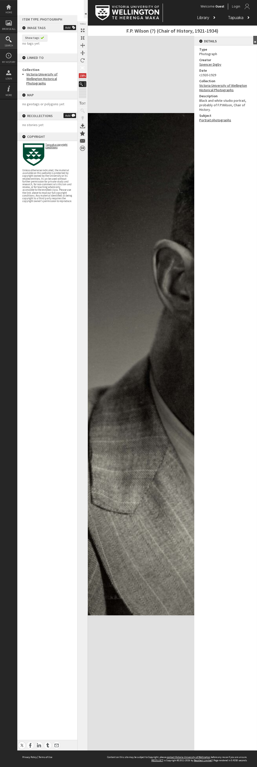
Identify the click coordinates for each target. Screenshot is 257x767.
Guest (219, 6)
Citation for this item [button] (83, 148)
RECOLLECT (157, 760)
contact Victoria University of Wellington (188, 757)
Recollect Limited (203, 760)
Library (204, 17)
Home (9, 12)
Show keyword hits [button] (83, 111)
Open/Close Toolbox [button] (86, 9)
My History (8, 62)
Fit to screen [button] (83, 38)
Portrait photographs (215, 120)
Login (9, 78)
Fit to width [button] (83, 45)
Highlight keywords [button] (83, 118)
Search (9, 45)
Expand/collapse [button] (255, 40)
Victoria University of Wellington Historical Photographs (41, 78)
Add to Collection (83, 133)
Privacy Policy (29, 757)
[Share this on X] (22, 742)
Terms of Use (45, 757)
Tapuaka (236, 17)
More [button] (9, 95)
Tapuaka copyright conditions (56, 146)
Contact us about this (83, 141)
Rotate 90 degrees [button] (83, 60)
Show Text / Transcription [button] (83, 103)
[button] (82, 84)
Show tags (32, 38)
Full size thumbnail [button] (83, 30)
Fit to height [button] (83, 53)
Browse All (9, 29)
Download (83, 126)
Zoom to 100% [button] (83, 68)
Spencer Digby (210, 64)
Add (68, 27)
